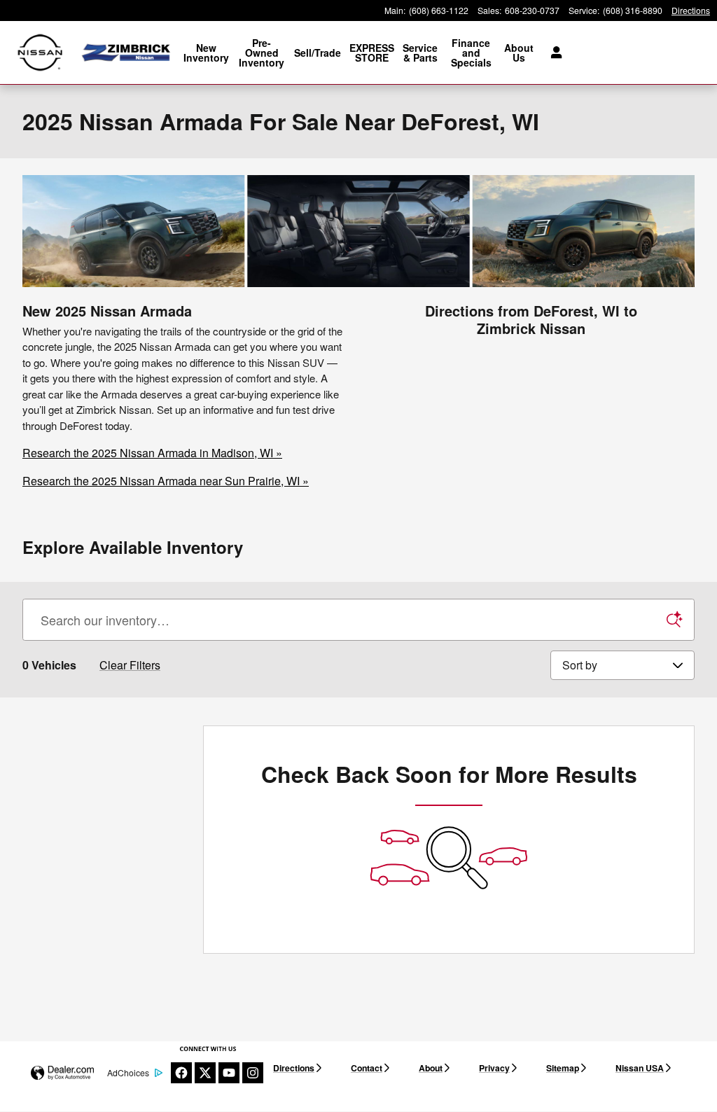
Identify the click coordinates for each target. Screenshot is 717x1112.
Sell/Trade (317, 53)
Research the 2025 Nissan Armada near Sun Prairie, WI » (165, 481)
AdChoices (128, 1072)
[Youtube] (228, 1072)
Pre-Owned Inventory (261, 52)
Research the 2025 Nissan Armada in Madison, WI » (152, 453)
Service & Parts (420, 52)
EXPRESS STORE (371, 52)
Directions (293, 1068)
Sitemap (562, 1068)
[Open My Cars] (553, 52)
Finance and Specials (471, 52)
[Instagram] (252, 1072)
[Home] (40, 53)
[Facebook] (181, 1072)
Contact (366, 1068)
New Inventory (206, 52)
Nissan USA (639, 1068)
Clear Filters (129, 665)
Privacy (494, 1068)
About (431, 1068)
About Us (519, 52)
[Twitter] (205, 1072)
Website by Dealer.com (62, 1073)
